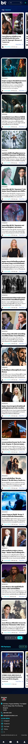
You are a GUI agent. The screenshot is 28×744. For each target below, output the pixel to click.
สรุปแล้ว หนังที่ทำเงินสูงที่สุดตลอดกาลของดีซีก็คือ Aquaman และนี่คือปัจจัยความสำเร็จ (13, 155)
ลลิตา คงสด (6, 596)
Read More (18, 44)
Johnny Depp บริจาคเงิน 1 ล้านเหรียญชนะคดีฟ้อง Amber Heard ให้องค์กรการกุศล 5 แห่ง (13, 336)
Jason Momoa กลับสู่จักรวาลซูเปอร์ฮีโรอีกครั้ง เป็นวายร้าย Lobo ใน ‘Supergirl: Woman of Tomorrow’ (12, 39)
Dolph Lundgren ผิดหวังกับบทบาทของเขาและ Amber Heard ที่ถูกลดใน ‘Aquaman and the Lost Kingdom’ (14, 83)
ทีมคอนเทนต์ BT (7, 684)
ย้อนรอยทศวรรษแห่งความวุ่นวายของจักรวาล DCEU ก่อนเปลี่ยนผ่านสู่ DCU (13, 298)
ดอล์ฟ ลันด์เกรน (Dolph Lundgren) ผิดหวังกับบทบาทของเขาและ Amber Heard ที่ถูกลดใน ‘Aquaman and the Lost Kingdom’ (12, 86)
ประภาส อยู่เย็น (7, 91)
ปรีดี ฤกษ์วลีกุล (7, 47)
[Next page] (19, 637)
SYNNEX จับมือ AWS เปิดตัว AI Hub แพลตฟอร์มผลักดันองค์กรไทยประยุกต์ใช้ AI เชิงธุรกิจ (12, 677)
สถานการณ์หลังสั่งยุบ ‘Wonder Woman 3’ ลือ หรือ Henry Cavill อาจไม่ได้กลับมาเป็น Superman (14, 480)
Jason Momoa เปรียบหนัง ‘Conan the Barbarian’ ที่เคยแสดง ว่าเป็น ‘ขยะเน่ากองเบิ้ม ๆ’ (14, 625)
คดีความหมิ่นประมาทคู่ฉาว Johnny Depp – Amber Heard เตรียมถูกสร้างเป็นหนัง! (13, 552)
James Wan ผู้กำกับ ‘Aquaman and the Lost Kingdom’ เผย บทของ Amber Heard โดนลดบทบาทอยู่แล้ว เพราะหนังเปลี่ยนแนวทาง (13, 228)
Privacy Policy (24, 735)
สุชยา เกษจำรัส (7, 163)
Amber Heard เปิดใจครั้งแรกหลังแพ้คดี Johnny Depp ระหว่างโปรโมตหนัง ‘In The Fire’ (13, 263)
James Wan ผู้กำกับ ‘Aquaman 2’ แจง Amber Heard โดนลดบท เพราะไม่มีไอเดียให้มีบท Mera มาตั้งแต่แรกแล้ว (14, 191)
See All (22, 646)
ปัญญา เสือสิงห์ (7, 524)
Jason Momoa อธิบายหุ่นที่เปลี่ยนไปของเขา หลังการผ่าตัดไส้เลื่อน (13, 588)
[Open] (25, 2)
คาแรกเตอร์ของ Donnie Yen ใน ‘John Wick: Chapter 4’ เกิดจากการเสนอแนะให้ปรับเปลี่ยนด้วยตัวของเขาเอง (14, 444)
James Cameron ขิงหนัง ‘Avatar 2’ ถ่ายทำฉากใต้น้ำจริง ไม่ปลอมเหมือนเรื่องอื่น (13, 516)
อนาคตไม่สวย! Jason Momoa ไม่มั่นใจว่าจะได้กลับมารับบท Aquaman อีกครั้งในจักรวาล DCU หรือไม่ (13, 119)
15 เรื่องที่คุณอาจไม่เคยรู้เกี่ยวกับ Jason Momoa (14, 371)
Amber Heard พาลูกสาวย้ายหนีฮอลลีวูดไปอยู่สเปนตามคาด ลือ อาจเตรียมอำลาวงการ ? (13, 408)
